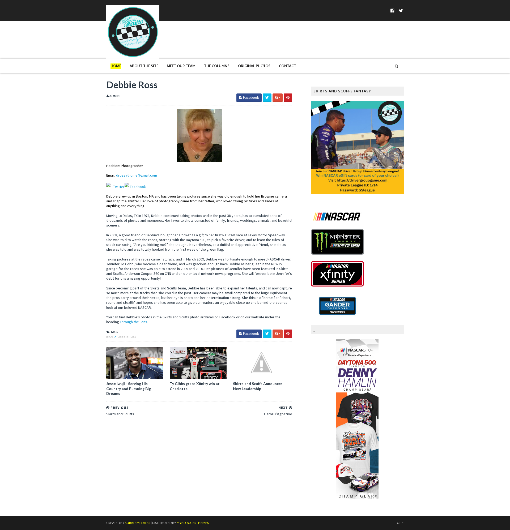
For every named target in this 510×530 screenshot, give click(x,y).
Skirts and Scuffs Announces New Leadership (258, 386)
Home (115, 66)
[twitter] (401, 10)
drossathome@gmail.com (136, 175)
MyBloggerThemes (193, 523)
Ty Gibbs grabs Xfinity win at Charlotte (195, 386)
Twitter (119, 186)
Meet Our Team (181, 66)
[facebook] (392, 10)
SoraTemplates (137, 523)
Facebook (138, 186)
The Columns (217, 66)
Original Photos (254, 66)
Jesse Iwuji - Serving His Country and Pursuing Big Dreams (128, 388)
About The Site (144, 66)
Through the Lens (133, 321)
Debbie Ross (127, 336)
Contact (287, 66)
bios (110, 336)
